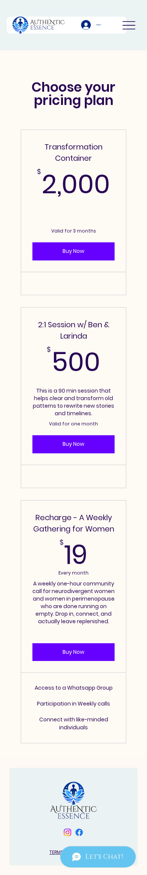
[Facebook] (79, 832)
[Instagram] (67, 832)
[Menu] (129, 25)
